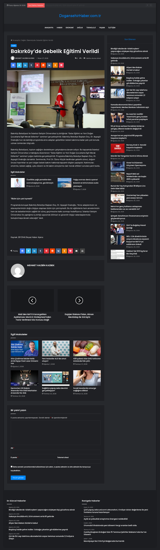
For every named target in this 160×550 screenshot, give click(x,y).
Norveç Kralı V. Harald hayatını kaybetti (136, 146)
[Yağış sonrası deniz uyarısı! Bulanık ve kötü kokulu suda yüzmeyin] (64, 182)
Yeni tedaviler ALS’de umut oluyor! (54, 359)
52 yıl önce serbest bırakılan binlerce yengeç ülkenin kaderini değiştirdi (127, 127)
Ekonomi (70, 28)
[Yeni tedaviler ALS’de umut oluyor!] (56, 348)
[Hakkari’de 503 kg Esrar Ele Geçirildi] (117, 254)
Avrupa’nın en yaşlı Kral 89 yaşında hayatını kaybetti (126, 136)
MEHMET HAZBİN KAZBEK (24, 58)
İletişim (111, 28)
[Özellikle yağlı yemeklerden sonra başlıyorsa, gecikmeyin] (18, 182)
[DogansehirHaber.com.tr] (80, 16)
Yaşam (102, 28)
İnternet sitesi (63, 457)
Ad (12, 448)
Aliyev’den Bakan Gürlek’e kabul (58, 5)
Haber (59, 28)
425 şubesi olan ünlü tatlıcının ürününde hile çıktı (87, 359)
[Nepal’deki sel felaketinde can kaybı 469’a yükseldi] (117, 177)
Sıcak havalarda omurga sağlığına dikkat (84, 389)
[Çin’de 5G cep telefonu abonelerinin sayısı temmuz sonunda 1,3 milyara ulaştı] (117, 93)
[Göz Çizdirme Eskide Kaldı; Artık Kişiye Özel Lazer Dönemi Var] (24, 348)
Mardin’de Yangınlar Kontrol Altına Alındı (129, 156)
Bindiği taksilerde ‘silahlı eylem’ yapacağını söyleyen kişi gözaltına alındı (129, 50)
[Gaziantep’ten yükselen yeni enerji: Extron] (117, 198)
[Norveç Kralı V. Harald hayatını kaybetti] (117, 148)
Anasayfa (49, 28)
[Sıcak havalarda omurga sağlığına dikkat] (87, 378)
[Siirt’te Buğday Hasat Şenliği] (117, 228)
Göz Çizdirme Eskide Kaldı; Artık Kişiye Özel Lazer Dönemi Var (24, 361)
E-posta (14, 457)
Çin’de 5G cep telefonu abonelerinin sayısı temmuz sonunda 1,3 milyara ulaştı (136, 94)
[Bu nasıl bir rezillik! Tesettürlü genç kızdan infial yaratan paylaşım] (117, 117)
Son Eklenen (130, 39)
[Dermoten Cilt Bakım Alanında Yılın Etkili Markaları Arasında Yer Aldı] (24, 378)
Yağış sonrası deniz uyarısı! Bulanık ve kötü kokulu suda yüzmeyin (85, 182)
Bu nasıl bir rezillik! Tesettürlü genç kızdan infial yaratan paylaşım (137, 117)
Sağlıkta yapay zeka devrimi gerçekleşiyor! (55, 389)
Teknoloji (91, 28)
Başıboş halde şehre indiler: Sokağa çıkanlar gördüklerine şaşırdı (137, 80)
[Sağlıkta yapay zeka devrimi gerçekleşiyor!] (56, 378)
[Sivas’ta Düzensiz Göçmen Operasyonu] (117, 166)
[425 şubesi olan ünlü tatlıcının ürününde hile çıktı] (87, 348)
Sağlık (80, 28)
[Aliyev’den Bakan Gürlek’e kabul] (117, 70)
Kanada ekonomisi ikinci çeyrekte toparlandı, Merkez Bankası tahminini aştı (130, 106)
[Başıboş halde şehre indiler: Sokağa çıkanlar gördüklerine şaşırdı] (117, 81)
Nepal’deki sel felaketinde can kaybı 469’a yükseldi (136, 176)
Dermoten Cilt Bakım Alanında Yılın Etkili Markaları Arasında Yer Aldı (24, 390)
